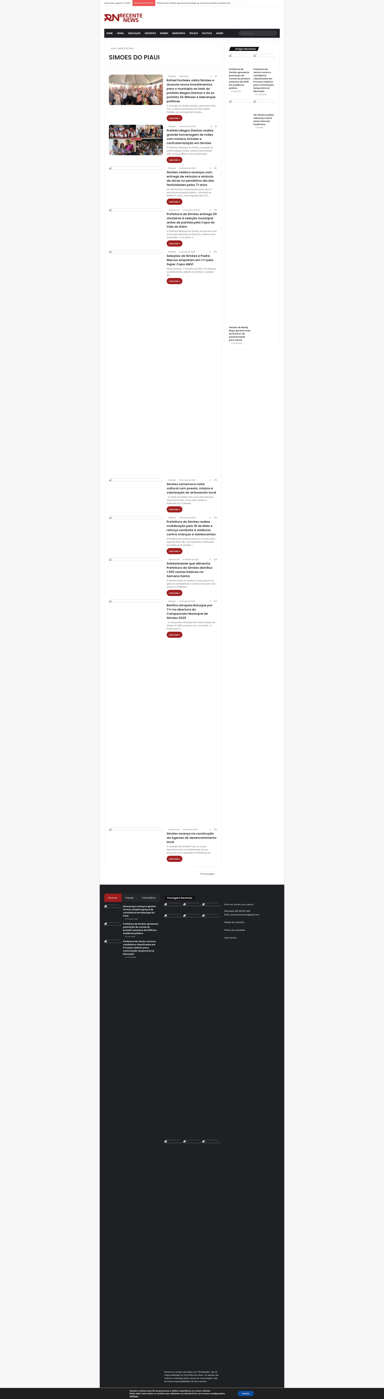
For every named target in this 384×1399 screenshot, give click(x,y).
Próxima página (207, 874)
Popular (129, 897)
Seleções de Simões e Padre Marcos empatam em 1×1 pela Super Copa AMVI (190, 260)
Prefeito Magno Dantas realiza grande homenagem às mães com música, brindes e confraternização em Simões (190, 136)
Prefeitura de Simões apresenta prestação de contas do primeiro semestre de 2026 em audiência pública (239, 79)
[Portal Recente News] (123, 17)
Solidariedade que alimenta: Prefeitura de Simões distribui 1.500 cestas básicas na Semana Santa (189, 569)
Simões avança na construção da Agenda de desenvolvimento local (191, 837)
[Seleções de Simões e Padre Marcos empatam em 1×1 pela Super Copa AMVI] (136, 362)
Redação (172, 76)
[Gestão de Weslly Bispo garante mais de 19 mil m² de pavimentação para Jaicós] (240, 212)
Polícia (193, 33)
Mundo (164, 33)
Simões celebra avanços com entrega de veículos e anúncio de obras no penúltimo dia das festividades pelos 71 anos (190, 178)
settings (134, 1396)
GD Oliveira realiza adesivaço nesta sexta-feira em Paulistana (263, 119)
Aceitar (245, 1393)
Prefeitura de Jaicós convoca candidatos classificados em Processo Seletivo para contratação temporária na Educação (212, 3)
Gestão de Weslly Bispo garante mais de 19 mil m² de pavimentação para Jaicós (239, 334)
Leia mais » (174, 118)
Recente (112, 897)
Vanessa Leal (174, 210)
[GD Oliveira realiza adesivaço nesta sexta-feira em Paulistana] (264, 106)
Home (109, 33)
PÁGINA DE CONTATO (234, 922)
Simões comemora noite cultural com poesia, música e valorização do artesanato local (191, 488)
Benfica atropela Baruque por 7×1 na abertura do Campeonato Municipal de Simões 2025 (190, 611)
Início (113, 48)
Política (207, 33)
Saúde (219, 33)
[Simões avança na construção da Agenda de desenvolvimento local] (136, 843)
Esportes (150, 33)
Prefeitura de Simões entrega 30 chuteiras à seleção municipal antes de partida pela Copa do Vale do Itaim (192, 220)
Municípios (178, 33)
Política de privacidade (234, 930)
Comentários (149, 897)
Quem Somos (230, 937)
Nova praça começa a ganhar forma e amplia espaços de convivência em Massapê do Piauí (139, 911)
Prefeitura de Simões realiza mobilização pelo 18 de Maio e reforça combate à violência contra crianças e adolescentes (191, 528)
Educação (134, 33)
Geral (120, 33)
